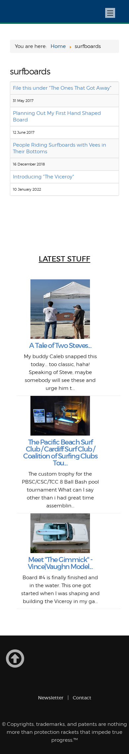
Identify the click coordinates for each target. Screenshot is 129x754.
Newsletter (51, 698)
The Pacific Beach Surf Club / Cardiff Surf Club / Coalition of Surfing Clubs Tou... (60, 452)
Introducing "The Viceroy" (43, 177)
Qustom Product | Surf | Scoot (22, 11)
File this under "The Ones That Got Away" (62, 88)
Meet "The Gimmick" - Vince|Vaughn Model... (60, 563)
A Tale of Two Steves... (60, 345)
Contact (82, 698)
